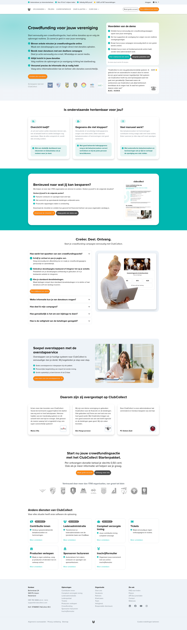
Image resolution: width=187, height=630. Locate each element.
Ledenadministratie (69, 595)
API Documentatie (135, 595)
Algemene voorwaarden (37, 621)
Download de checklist (43, 213)
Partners (98, 595)
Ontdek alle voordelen (37, 76)
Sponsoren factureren (70, 608)
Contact (132, 598)
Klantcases (99, 598)
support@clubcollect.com (37, 602)
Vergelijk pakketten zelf (141, 57)
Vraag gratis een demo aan (67, 213)
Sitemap (65, 621)
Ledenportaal (67, 598)
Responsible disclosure (104, 606)
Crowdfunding (67, 606)
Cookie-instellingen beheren (148, 621)
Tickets (64, 601)
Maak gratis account (131, 9)
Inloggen (148, 2)
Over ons (93, 9)
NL (156, 2)
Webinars (132, 601)
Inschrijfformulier (68, 611)
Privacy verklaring (54, 621)
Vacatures (99, 593)
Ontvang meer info (103, 472)
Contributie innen (68, 590)
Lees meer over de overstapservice (47, 378)
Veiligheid (99, 603)
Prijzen (51, 9)
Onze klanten (79, 9)
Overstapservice (63, 9)
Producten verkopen (69, 603)
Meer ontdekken (36, 540)
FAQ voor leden (134, 590)
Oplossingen (39, 9)
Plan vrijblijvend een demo (149, 9)
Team (97, 601)
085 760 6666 (38, 600)
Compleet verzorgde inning (72, 593)
